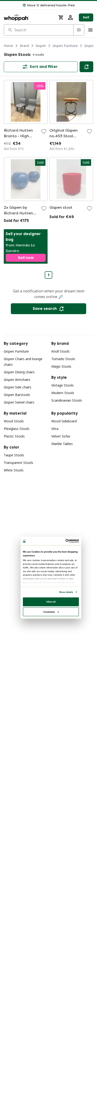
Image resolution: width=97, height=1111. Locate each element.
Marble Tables (62, 443)
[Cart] (61, 17)
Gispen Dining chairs (19, 372)
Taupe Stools (14, 455)
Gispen (41, 45)
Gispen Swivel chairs (19, 402)
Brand (24, 45)
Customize (49, 611)
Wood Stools (14, 421)
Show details (66, 592)
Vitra (54, 428)
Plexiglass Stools (16, 428)
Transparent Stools (18, 462)
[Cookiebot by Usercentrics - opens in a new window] (65, 541)
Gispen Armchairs (17, 379)
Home (8, 45)
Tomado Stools (63, 359)
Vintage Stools (62, 385)
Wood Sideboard (64, 421)
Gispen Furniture (65, 45)
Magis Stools (61, 366)
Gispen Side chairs (17, 387)
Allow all (51, 601)
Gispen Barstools (17, 394)
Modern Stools (62, 393)
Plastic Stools (14, 436)
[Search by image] (78, 30)
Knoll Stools (60, 351)
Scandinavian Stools (66, 400)
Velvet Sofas (60, 436)
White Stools (14, 470)
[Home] (28, 17)
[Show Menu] (90, 30)
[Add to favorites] (44, 131)
